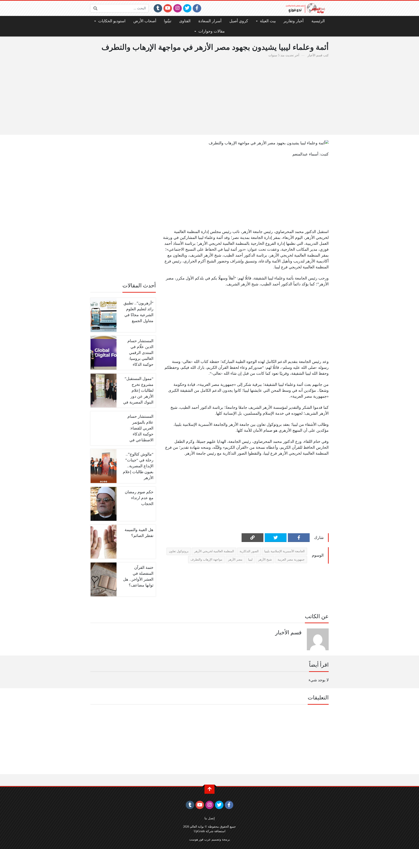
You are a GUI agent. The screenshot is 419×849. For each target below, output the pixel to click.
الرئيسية (318, 21)
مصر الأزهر (235, 559)
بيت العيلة (268, 21)
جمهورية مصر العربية (291, 559)
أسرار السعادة (210, 21)
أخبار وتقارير (293, 21)
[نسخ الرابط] (252, 537)
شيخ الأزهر (265, 559)
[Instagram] (177, 8)
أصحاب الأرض (144, 21)
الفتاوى (185, 21)
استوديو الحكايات (111, 21)
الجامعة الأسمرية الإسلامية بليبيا (284, 551)
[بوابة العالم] (307, 8)
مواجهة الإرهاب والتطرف (206, 559)
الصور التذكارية (249, 551)
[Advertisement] (209, 93)
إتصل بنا (209, 818)
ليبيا (250, 559)
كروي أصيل (238, 21)
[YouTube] (167, 8)
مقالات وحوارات (211, 31)
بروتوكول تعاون (179, 551)
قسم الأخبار (314, 55)
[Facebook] (197, 8)
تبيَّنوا (167, 21)
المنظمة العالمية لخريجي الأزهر (214, 551)
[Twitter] (187, 8)
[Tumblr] (158, 8)
